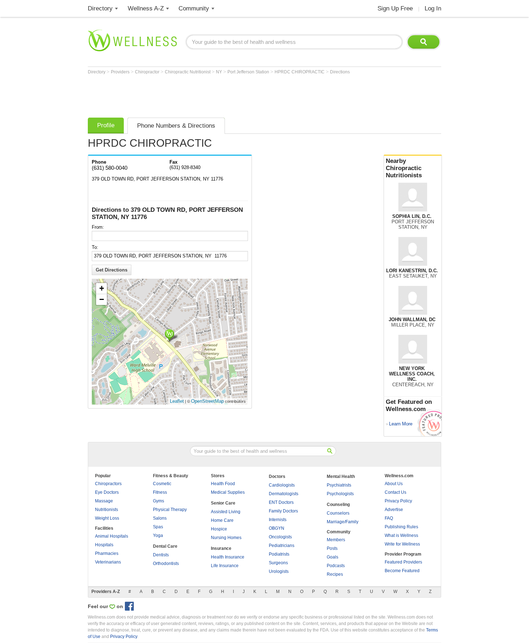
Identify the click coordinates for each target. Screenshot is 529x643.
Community (193, 8)
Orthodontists (166, 563)
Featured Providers (403, 562)
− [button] (101, 299)
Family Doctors (283, 511)
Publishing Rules (401, 526)
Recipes (335, 574)
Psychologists (340, 493)
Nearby (404, 168)
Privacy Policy (398, 500)
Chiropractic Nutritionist (188, 71)
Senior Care (223, 503)
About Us (394, 483)
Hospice (219, 529)
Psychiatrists (339, 485)
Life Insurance (225, 565)
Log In (433, 8)
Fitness (160, 492)
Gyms (158, 500)
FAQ (389, 518)
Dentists (161, 554)
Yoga (158, 535)
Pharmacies (106, 553)
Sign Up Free (395, 8)
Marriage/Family (342, 521)
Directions (340, 71)
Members (336, 539)
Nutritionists (106, 509)
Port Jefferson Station (248, 71)
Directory (100, 8)
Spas (158, 526)
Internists (277, 519)
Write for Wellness (402, 544)
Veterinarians (108, 562)
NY (219, 71)
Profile (105, 125)
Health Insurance (227, 557)
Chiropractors (108, 483)
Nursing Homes (226, 537)
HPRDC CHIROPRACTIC (300, 71)
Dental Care (165, 546)
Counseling (338, 504)
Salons (160, 518)
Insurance (221, 548)
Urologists (279, 571)
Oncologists (280, 536)
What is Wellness (401, 535)
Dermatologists (283, 493)
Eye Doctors (107, 492)
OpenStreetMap (207, 401)
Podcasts (336, 565)
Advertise (394, 509)
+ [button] (101, 288)
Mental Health (341, 476)
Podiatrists (279, 554)
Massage (104, 500)
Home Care (222, 520)
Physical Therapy (170, 509)
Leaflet (177, 401)
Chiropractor (147, 71)
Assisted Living (225, 511)
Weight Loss (107, 518)
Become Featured (402, 570)
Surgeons (278, 562)
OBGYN (276, 528)
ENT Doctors (281, 502)
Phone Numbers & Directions (176, 125)
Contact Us (395, 492)
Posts (332, 548)
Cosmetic (162, 483)
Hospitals (104, 544)
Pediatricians (281, 545)
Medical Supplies (228, 492)
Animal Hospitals (111, 536)
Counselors (338, 513)
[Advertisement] (219, 94)
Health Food (223, 483)
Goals (332, 557)
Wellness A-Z (146, 8)
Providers (121, 71)
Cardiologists (282, 485)
